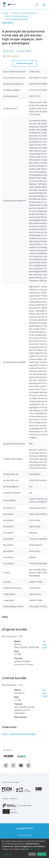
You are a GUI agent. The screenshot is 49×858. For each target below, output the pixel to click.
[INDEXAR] (22, 756)
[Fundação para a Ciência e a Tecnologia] (16, 791)
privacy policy (34, 849)
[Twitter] (13, 765)
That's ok (42, 854)
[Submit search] (37, 5)
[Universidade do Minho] (39, 791)
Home (5, 13)
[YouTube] (21, 765)
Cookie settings (24, 835)
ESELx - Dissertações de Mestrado (17, 16)
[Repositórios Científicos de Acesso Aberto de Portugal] (8, 756)
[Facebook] (6, 765)
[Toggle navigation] (44, 4)
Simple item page (24, 63)
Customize (6, 854)
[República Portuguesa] (18, 807)
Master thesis (24, 51)
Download (45, 644)
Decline (32, 854)
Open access (12, 56)
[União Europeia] (12, 813)
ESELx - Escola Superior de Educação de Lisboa (25, 13)
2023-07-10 (8, 51)
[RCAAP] (28, 765)
